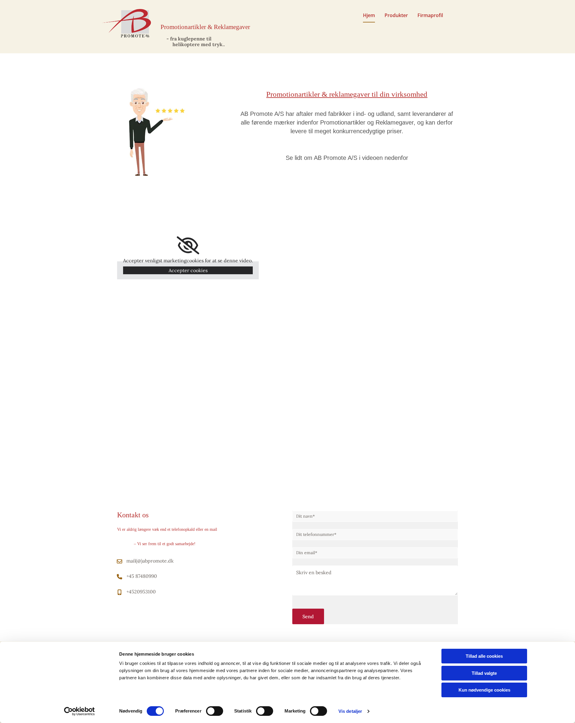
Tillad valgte (484, 673)
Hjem (369, 15)
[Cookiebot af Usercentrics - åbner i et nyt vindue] (79, 711)
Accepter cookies (188, 270)
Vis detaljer (350, 711)
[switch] (214, 711)
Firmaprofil (430, 15)
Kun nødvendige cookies (484, 689)
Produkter (396, 15)
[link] (188, 245)
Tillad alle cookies (484, 656)
